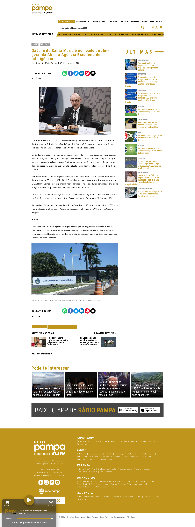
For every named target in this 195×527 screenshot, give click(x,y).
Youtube (161, 27)
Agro (134, 481)
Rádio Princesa (82, 456)
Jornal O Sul (117, 496)
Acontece (141, 481)
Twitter (156, 27)
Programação (82, 21)
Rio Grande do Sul (90, 481)
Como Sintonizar (106, 472)
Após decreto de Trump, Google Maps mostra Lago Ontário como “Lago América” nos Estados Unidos (149, 164)
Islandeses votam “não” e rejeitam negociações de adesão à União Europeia (46, 391)
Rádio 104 (109, 454)
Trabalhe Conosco (139, 21)
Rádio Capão (134, 456)
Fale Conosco (156, 21)
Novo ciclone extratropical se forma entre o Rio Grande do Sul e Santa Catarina (150, 193)
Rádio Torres (146, 456)
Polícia (117, 481)
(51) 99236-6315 (58, 475)
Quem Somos (113, 21)
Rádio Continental (95, 454)
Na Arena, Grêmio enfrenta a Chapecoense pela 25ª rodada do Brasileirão (150, 150)
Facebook (148, 27)
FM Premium (95, 456)
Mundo (102, 481)
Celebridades (96, 484)
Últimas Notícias (66, 21)
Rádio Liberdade (134, 454)
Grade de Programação (107, 469)
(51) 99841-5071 (55, 472)
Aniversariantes (140, 484)
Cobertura (93, 472)
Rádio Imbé (94, 459)
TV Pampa (107, 496)
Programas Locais (125, 469)
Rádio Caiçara (120, 454)
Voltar (40, 326)
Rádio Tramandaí (120, 456)
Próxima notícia (104, 333)
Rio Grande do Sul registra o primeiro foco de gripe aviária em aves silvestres (89, 341)
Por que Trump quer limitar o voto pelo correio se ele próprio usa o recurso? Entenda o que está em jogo (113, 388)
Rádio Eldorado (148, 454)
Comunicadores (98, 21)
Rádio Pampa (41, 9)
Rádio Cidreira (106, 459)
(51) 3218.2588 (53, 469)
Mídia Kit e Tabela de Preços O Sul (107, 487)
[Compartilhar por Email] (93, 73)
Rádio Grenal (82, 454)
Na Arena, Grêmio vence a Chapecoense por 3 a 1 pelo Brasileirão (149, 111)
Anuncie (124, 21)
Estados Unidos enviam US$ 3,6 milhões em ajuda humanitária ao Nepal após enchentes (146, 389)
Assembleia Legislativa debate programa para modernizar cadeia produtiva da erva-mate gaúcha (134, 34)
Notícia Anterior (43, 333)
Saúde (105, 484)
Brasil (79, 481)
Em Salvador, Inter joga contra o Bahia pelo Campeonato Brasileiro (150, 137)
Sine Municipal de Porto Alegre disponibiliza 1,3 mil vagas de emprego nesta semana (148, 66)
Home (35, 44)
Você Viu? (127, 484)
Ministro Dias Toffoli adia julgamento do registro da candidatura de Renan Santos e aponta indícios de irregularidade (143, 179)
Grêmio (79, 484)
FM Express (107, 456)
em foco (44, 44)
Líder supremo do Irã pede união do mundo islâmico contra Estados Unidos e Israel (80, 389)
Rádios (98, 496)
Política (110, 481)
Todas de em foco (62, 326)
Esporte (151, 481)
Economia (126, 481)
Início (79, 469)
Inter (87, 484)
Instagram (152, 27)
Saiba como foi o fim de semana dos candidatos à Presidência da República (148, 124)
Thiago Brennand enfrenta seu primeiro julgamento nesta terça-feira (58, 341)
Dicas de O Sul (116, 484)
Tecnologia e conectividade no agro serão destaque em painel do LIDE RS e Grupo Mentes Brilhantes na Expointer (142, 81)
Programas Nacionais (142, 469)
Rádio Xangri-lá (82, 459)
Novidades (129, 496)
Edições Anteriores (84, 487)
